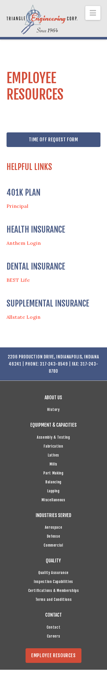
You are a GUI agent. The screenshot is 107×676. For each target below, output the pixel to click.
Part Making (53, 473)
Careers (53, 636)
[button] (93, 13)
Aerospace (53, 527)
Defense (53, 536)
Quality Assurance (53, 572)
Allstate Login (24, 317)
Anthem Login (24, 243)
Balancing (53, 482)
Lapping (53, 491)
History (53, 409)
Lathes (53, 455)
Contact (53, 627)
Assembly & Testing (53, 437)
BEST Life (18, 280)
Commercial (53, 545)
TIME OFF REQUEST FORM (53, 140)
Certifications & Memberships (53, 590)
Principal (18, 206)
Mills (53, 464)
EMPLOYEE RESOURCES (53, 655)
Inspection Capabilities (53, 581)
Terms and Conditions (53, 599)
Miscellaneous (53, 500)
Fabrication (53, 446)
